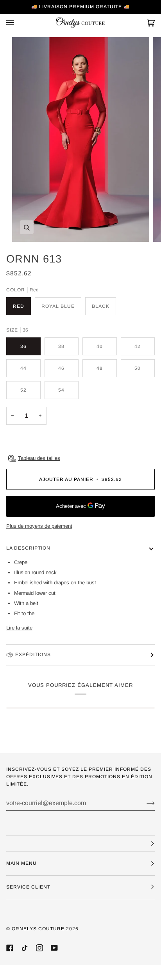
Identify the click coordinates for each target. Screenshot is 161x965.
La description (28, 548)
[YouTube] (54, 947)
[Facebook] (9, 947)
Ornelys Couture (38, 928)
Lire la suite (19, 628)
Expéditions (33, 654)
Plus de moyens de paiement (39, 526)
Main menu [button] (21, 863)
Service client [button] (28, 887)
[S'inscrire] (144, 803)
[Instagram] (39, 947)
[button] (80, 844)
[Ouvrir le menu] (18, 22)
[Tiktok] (24, 947)
